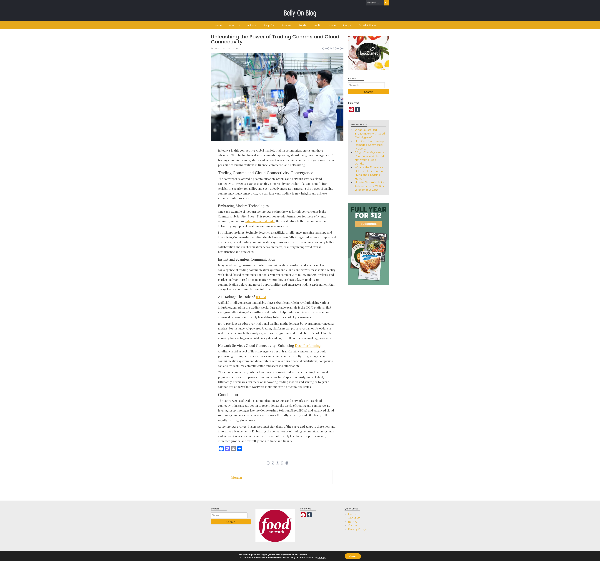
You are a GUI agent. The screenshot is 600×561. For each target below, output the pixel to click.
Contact (353, 525)
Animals (251, 25)
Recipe (347, 25)
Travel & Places (367, 25)
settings (321, 557)
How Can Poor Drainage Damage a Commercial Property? (370, 145)
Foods (302, 25)
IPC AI (261, 297)
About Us (234, 25)
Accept (352, 556)
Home (218, 25)
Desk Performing (308, 346)
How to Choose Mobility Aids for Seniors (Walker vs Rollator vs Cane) (369, 186)
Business (286, 25)
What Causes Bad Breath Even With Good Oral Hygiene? (370, 133)
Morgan (236, 477)
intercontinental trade (260, 221)
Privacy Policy (357, 529)
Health (317, 25)
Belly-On (269, 25)
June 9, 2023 (219, 48)
